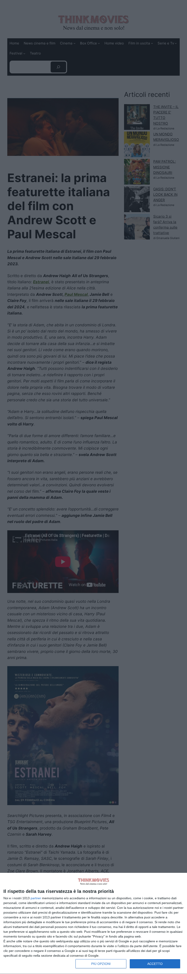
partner (36, 898)
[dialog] (93, 923)
